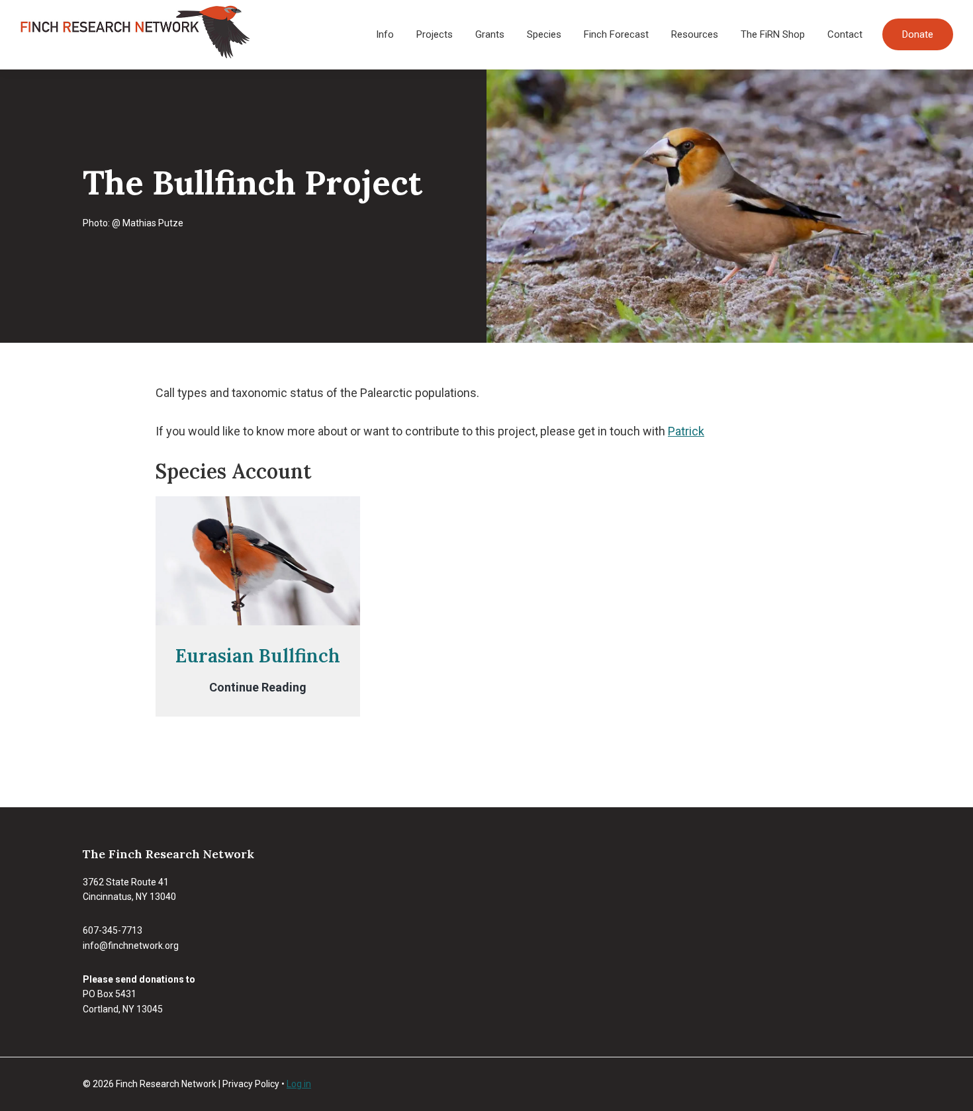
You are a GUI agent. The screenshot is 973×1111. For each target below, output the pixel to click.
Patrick (686, 431)
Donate (917, 34)
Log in (299, 1084)
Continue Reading (257, 688)
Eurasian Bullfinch (257, 656)
